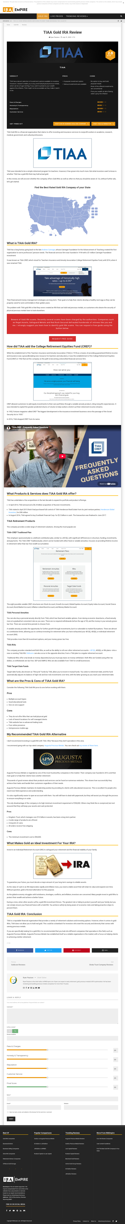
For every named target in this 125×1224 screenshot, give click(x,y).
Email (9, 1103)
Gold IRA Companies (9, 1138)
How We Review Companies (104, 1138)
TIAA (9, 943)
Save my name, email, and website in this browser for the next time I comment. (30, 1112)
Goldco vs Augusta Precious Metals (44, 1138)
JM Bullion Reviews (70, 1174)
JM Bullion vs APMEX (40, 1148)
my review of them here (88, 745)
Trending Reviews (76, 16)
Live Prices (57, 16)
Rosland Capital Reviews (72, 1153)
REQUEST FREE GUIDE (62, 339)
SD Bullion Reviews (70, 1169)
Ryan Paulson (55, 37)
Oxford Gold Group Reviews (73, 1163)
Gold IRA (43, 16)
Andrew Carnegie (48, 250)
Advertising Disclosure (18, 1195)
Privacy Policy (77, 1221)
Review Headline (11, 1034)
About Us (93, 1221)
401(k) (92, 650)
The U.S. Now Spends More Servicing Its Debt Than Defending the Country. (40, 21)
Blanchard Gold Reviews (72, 1159)
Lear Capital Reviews (71, 1148)
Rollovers (30, 653)
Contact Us (86, 1221)
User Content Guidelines (103, 1143)
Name (9, 1095)
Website (66, 1103)
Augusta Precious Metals (54, 745)
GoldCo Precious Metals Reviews (74, 1143)
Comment (10, 1007)
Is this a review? (11, 1027)
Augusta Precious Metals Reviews (74, 1138)
